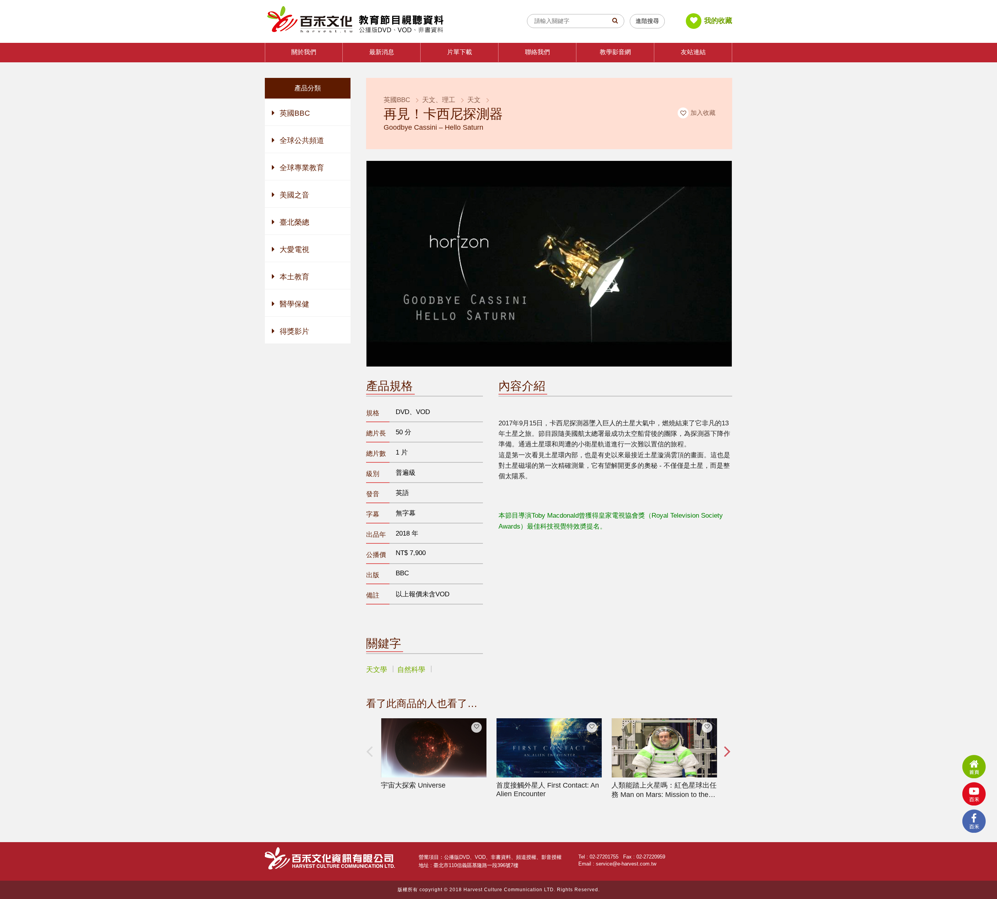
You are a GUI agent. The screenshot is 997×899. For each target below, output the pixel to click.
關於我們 (303, 52)
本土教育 (294, 277)
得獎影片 (294, 331)
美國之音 (294, 195)
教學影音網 (615, 52)
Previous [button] (372, 758)
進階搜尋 (647, 21)
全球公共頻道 (302, 140)
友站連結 (693, 52)
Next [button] (726, 758)
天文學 (376, 669)
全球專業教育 (302, 168)
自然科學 (411, 669)
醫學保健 (294, 304)
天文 (474, 100)
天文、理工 (438, 100)
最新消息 (381, 52)
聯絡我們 (537, 52)
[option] (433, 754)
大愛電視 (294, 249)
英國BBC (295, 113)
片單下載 (459, 52)
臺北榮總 (294, 222)
